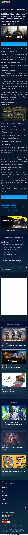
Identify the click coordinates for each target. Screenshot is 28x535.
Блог (5, 9)
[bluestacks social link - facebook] (9, 516)
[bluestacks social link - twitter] (12, 516)
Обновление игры (5, 204)
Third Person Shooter (18, 210)
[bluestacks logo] (5, 2)
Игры (3, 491)
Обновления (11, 9)
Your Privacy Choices (15, 534)
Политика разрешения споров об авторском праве (11, 530)
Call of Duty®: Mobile (20, 9)
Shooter (10, 210)
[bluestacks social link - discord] (3, 516)
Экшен (13, 204)
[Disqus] (14, 297)
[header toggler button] (26, 2)
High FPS (22, 207)
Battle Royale (15, 207)
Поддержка (5, 507)
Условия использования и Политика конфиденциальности (13, 529)
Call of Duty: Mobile (13, 54)
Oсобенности (5, 495)
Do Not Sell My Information (17, 531)
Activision (4, 210)
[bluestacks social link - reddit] (6, 516)
